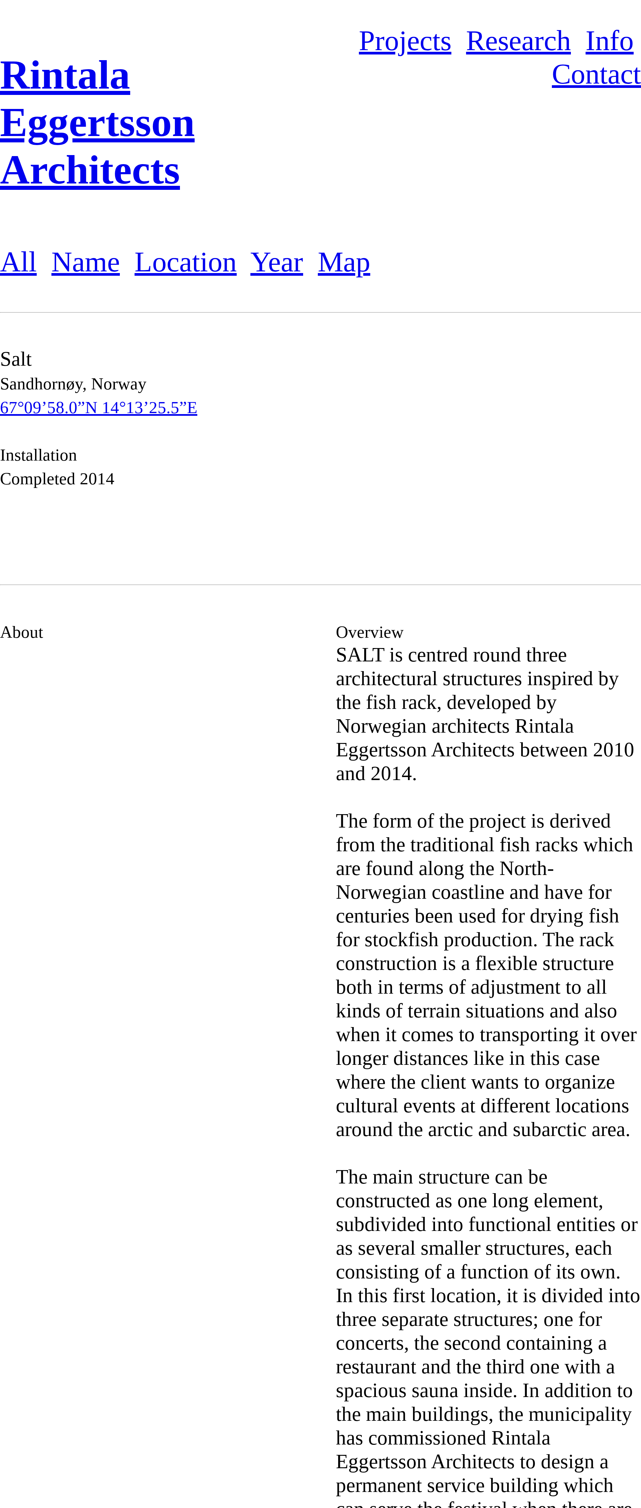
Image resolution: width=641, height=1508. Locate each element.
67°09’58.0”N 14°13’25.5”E (98, 407)
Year (276, 262)
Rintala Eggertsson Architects (97, 122)
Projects (405, 40)
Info (610, 40)
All (18, 262)
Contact (596, 74)
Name (85, 262)
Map (344, 262)
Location (186, 262)
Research (518, 40)
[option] (488, 448)
